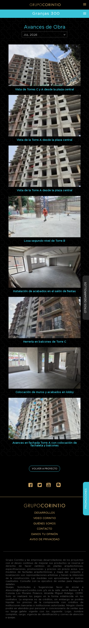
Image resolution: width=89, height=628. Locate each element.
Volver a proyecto (44, 468)
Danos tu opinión (44, 534)
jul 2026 (30, 34)
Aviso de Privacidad (45, 539)
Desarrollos (44, 512)
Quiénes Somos (44, 523)
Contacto (44, 528)
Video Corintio (44, 518)
